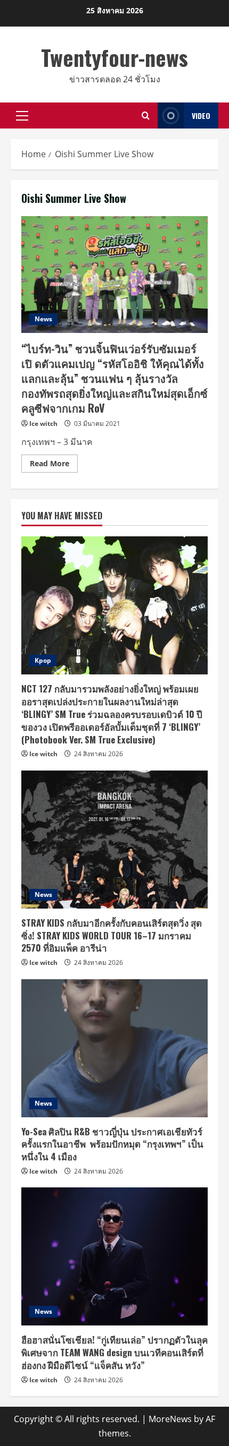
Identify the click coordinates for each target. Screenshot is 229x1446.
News (43, 318)
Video (201, 115)
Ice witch (43, 423)
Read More (54, 465)
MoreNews (170, 1419)
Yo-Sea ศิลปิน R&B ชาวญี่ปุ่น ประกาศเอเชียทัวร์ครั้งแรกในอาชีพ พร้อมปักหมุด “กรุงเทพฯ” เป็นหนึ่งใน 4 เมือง (112, 1144)
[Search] (146, 115)
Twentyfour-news (114, 57)
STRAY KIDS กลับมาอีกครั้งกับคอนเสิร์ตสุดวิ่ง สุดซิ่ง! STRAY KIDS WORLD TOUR (111, 935)
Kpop (43, 660)
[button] (22, 116)
